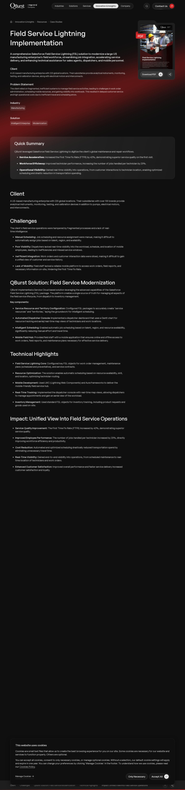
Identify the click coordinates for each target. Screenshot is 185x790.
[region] (92, 759)
